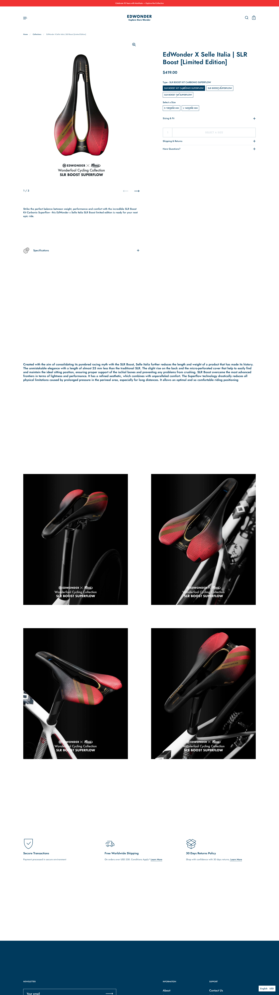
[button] (267, 988)
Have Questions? (171, 148)
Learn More (156, 859)
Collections (37, 34)
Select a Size (169, 102)
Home (25, 34)
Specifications (41, 250)
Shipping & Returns (172, 141)
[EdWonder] (139, 18)
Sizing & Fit (168, 118)
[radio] (184, 88)
